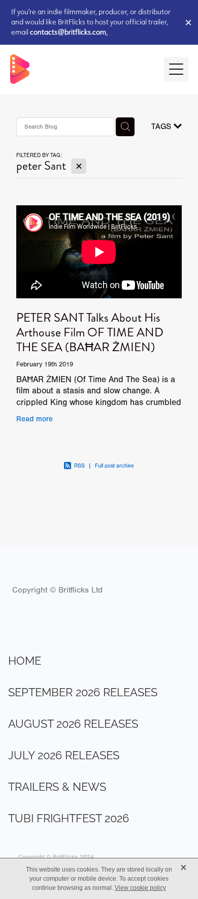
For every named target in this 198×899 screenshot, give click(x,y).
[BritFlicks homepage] (82, 69)
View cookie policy (140, 887)
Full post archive (114, 465)
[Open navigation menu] (176, 69)
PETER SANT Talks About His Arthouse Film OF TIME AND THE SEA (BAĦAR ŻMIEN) (89, 332)
